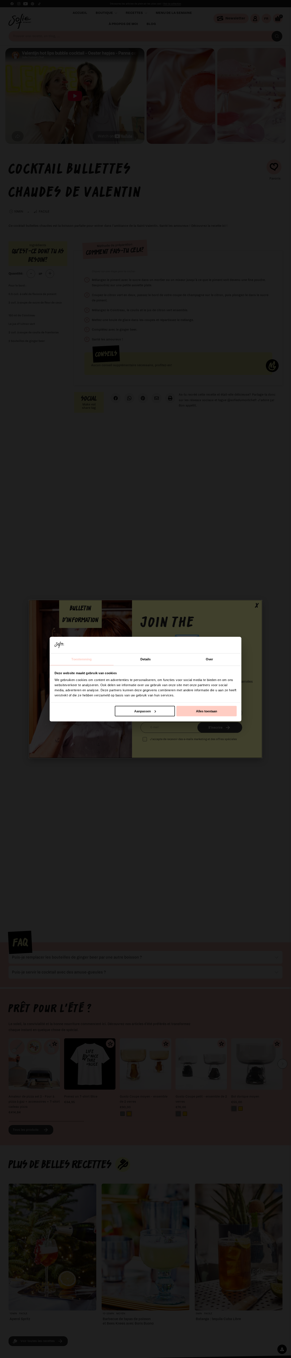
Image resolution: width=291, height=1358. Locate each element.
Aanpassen (142, 711)
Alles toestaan (206, 711)
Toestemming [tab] (81, 659)
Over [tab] (209, 659)
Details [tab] (145, 659)
